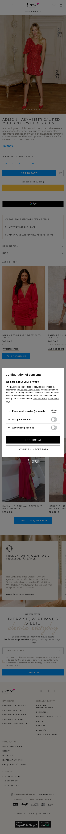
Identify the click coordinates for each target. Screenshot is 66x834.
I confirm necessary (33, 449)
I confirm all (33, 439)
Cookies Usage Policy (29, 390)
